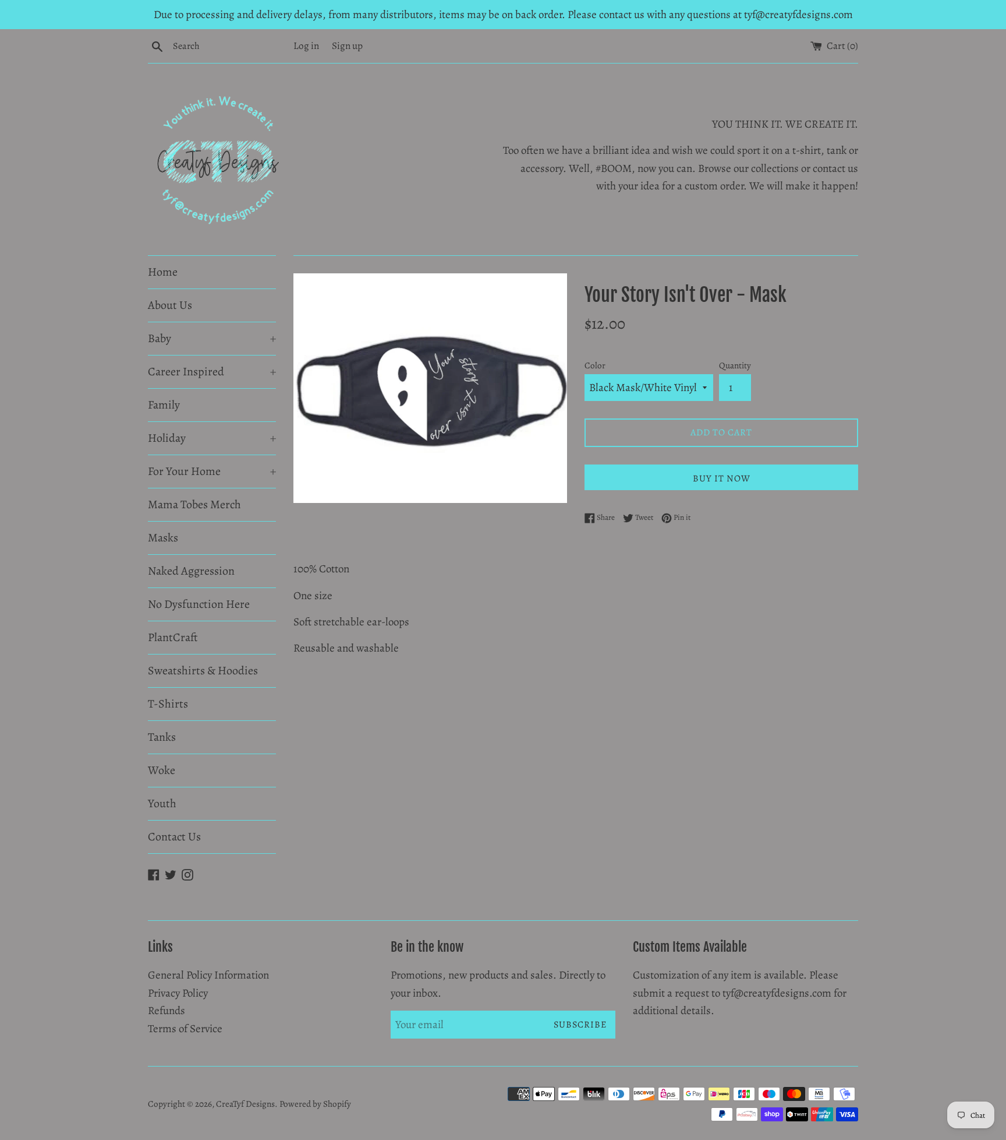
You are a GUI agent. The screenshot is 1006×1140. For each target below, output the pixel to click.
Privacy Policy (178, 993)
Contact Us (174, 837)
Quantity (735, 365)
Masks (163, 538)
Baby (212, 338)
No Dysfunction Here (199, 604)
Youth (162, 803)
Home (163, 272)
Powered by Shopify (315, 1104)
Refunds (166, 1010)
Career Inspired (212, 371)
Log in (306, 45)
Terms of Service (185, 1028)
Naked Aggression (191, 571)
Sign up (347, 45)
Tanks (162, 737)
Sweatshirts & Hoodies (203, 670)
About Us (170, 305)
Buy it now (721, 478)
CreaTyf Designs (245, 1104)
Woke (161, 770)
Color (595, 365)
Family (164, 405)
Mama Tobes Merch (194, 504)
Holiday (212, 438)
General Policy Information (208, 975)
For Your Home (212, 471)
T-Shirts (168, 704)
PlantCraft (173, 637)
